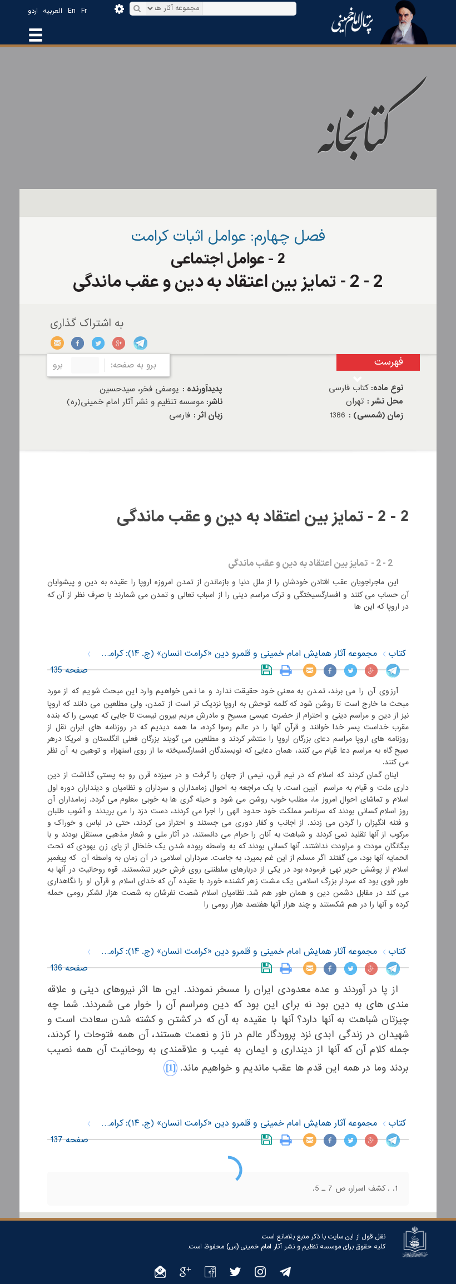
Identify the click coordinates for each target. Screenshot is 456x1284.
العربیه (52, 11)
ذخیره (268, 670)
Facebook (78, 343)
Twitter (98, 343)
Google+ (119, 343)
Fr (84, 11)
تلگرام (139, 343)
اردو (33, 11)
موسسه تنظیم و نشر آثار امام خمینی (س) (283, 1247)
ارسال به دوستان (57, 343)
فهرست (388, 362)
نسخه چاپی (288, 670)
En (72, 11)
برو (58, 365)
